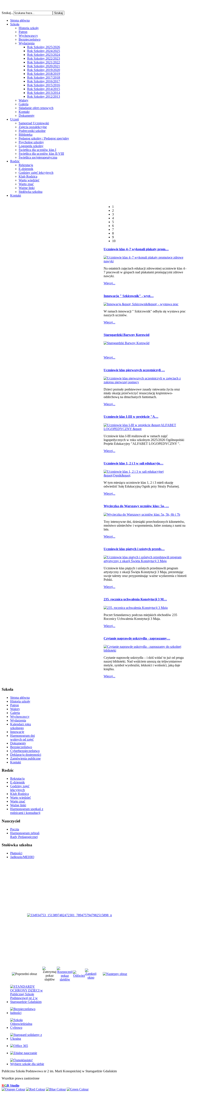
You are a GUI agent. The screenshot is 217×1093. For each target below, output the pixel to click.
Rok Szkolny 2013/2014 (43, 93)
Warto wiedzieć (29, 180)
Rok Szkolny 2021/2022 (43, 62)
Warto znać (26, 184)
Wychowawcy (28, 35)
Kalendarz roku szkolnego (20, 726)
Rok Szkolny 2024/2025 (43, 51)
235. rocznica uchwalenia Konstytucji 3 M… (135, 599)
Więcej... (109, 283)
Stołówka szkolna (30, 191)
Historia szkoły (29, 28)
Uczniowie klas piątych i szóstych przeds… (134, 549)
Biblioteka (25, 134)
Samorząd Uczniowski (34, 123)
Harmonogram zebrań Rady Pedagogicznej (24, 835)
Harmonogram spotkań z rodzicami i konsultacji (26, 811)
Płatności (16, 853)
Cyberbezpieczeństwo (25, 751)
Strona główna (20, 697)
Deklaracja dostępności (25, 754)
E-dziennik (26, 169)
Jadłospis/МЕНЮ (22, 857)
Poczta (14, 829)
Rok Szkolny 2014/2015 (43, 89)
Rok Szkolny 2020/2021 (43, 66)
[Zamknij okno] (91, 977)
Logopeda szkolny (31, 146)
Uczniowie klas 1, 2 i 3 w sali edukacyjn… (133, 463)
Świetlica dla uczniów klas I (37, 150)
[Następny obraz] (115, 974)
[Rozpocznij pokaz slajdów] (65, 979)
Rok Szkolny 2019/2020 (43, 70)
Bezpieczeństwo (29, 39)
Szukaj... (7, 13)
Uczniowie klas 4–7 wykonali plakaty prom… (136, 249)
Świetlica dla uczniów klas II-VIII (41, 153)
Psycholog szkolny (31, 142)
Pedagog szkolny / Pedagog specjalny (44, 138)
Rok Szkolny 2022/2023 (43, 58)
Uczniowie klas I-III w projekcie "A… (131, 416)
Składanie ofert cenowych (36, 108)
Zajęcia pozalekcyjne (33, 127)
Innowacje (17, 732)
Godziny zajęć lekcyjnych (36, 172)
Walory (23, 100)
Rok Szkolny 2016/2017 (43, 81)
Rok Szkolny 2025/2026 (43, 47)
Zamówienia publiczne (25, 758)
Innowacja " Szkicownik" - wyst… (129, 296)
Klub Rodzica (28, 176)
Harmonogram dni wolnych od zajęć (22, 737)
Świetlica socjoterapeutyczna (38, 157)
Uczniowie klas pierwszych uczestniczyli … (134, 370)
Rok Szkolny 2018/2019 (43, 73)
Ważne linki (27, 188)
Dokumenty (27, 115)
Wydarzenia (27, 43)
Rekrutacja (26, 165)
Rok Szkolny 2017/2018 (43, 77)
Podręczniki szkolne (32, 131)
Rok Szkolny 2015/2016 (43, 85)
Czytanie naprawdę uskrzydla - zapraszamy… (137, 638)
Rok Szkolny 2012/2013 (43, 96)
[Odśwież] (79, 975)
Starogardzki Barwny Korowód (126, 335)
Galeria (23, 104)
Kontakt (24, 112)
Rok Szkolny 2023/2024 (43, 54)
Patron (23, 32)
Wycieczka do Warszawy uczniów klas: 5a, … (136, 506)
